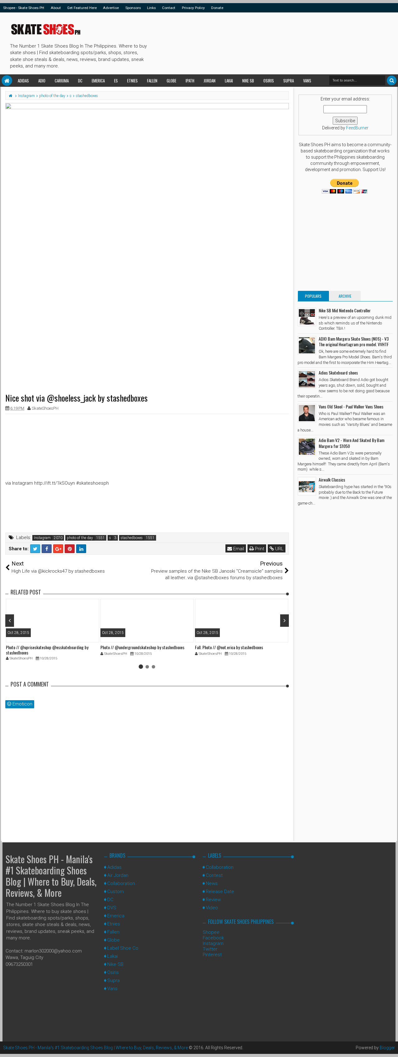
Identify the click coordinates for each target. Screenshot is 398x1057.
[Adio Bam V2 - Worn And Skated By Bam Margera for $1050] (307, 447)
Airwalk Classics (332, 479)
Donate (217, 8)
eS (116, 80)
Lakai (229, 80)
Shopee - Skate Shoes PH (23, 8)
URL (279, 549)
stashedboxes (132, 538)
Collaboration (121, 883)
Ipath (190, 80)
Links (151, 8)
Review (213, 899)
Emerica (98, 80)
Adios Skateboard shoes (338, 372)
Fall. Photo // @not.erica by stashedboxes (229, 647)
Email (238, 549)
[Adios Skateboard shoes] (307, 379)
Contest (214, 875)
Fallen (152, 80)
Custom (115, 891)
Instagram (42, 538)
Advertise (111, 8)
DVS (111, 907)
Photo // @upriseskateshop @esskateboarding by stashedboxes (47, 650)
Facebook (213, 938)
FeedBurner (357, 127)
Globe (171, 80)
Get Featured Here (82, 8)
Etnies (132, 80)
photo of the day (80, 538)
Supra (288, 80)
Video (212, 907)
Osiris (268, 80)
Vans (307, 80)
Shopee (211, 932)
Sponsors (133, 8)
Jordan (209, 80)
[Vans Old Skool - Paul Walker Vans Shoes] (307, 413)
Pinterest (212, 954)
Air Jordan (117, 875)
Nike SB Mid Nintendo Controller (345, 310)
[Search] (391, 80)
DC (80, 80)
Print (259, 549)
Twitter (210, 949)
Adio (41, 80)
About (56, 8)
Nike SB (248, 80)
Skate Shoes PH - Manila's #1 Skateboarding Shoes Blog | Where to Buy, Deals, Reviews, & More (51, 876)
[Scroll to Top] (390, 1046)
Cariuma (62, 80)
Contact (168, 8)
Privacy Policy (193, 8)
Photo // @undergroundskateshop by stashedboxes (142, 647)
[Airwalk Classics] (307, 486)
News (212, 883)
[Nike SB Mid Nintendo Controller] (307, 317)
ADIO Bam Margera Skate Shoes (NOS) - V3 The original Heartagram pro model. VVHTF (354, 341)
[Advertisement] (262, 42)
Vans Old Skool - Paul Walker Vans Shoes (351, 406)
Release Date (220, 891)
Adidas (23, 80)
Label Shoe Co (122, 948)
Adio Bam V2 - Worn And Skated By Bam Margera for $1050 (351, 443)
